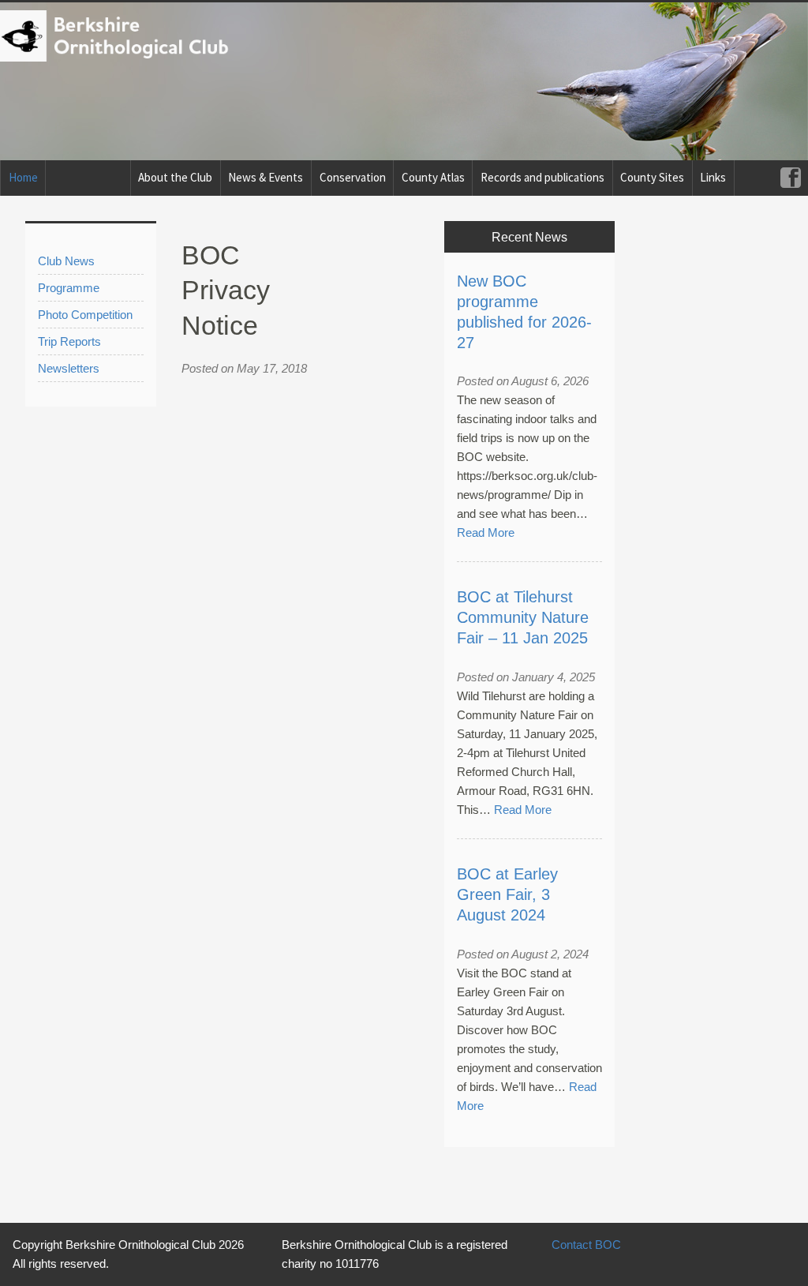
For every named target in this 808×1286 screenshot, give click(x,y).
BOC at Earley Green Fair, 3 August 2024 (507, 894)
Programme (68, 287)
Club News (66, 261)
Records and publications (542, 177)
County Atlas (433, 177)
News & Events (265, 177)
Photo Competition (85, 314)
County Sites (652, 177)
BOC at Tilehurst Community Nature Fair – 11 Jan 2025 (523, 617)
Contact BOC (586, 1244)
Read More (485, 532)
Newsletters (68, 368)
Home (23, 177)
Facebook (790, 178)
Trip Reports (69, 341)
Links (713, 177)
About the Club (175, 177)
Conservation (353, 177)
